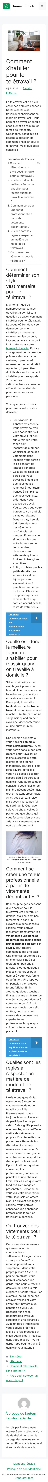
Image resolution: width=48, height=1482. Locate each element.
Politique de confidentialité (24, 1469)
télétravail (16, 1361)
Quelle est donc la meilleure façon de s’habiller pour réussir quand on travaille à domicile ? (22, 191)
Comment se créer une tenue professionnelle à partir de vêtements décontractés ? (22, 216)
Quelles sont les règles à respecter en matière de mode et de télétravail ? (22, 239)
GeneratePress (24, 1477)
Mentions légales (24, 1463)
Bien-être (16, 1356)
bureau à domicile (17, 348)
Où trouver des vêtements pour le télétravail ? (21, 256)
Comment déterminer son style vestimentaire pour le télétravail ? (22, 169)
